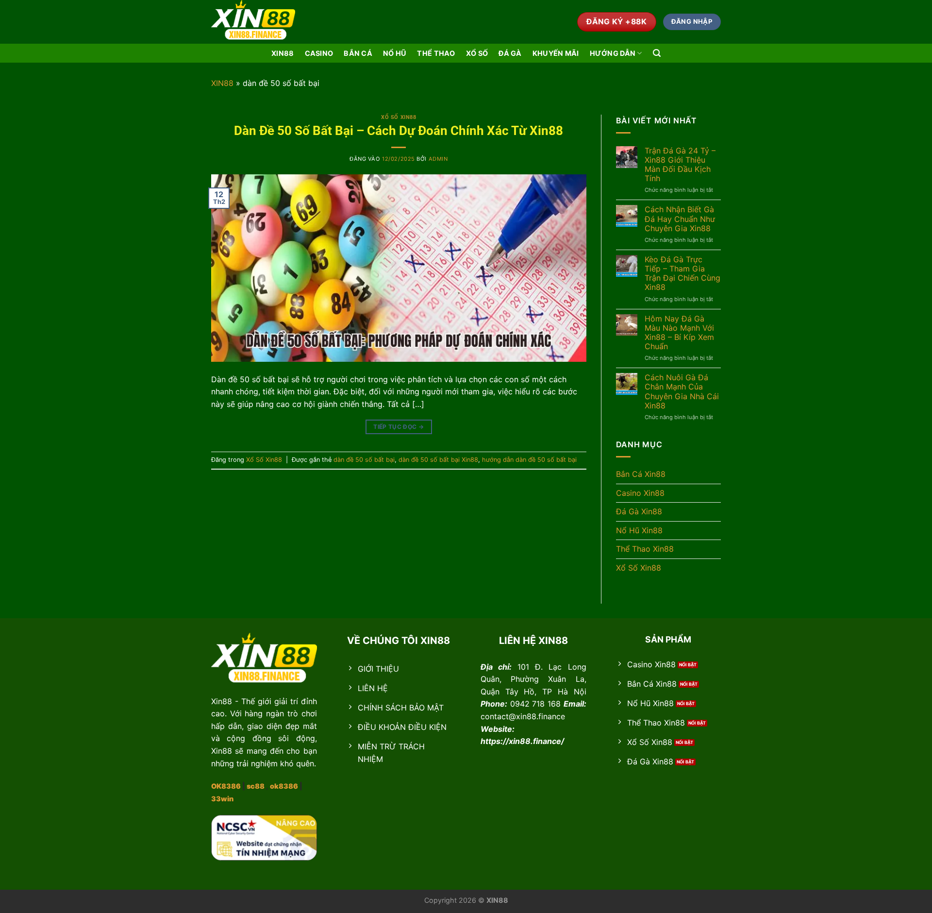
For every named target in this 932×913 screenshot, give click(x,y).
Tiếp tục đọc (398, 426)
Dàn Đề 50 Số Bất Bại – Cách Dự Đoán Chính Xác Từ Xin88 (398, 130)
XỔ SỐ (477, 53)
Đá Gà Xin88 (639, 511)
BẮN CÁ (358, 53)
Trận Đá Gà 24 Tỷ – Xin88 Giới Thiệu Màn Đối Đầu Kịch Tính (680, 165)
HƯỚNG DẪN (613, 53)
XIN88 (282, 53)
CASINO (319, 53)
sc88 (256, 786)
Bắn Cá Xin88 (641, 474)
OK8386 (226, 786)
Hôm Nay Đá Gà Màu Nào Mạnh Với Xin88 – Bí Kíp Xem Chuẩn (679, 333)
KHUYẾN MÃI (556, 53)
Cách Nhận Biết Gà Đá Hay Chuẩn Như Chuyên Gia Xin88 (680, 219)
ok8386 (284, 786)
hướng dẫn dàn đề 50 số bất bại (529, 459)
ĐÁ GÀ (510, 53)
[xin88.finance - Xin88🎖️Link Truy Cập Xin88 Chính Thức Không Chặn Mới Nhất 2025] (259, 22)
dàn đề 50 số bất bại (364, 459)
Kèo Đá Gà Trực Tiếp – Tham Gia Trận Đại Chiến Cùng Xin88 (682, 273)
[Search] (657, 53)
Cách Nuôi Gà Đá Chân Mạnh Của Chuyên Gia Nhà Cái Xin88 (682, 391)
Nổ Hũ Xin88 (639, 530)
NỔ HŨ (394, 53)
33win (222, 799)
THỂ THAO (436, 53)
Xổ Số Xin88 (398, 117)
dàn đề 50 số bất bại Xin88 (438, 459)
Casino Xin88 (640, 493)
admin (438, 158)
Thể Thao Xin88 (645, 549)
